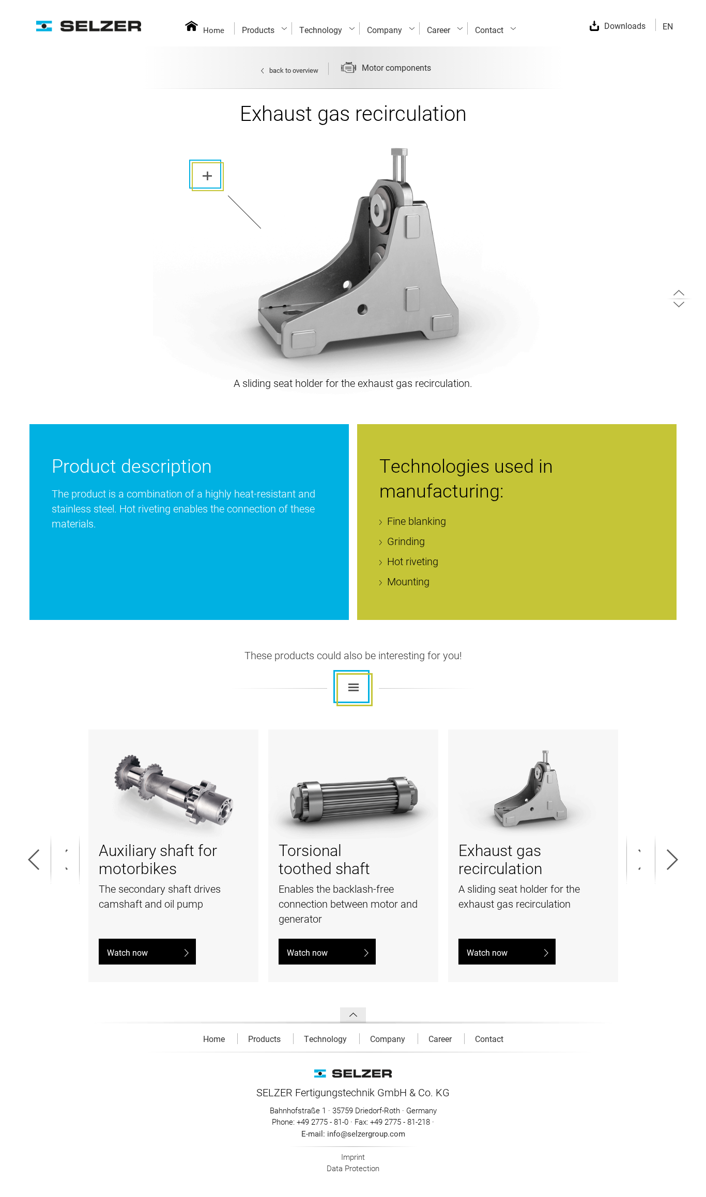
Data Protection (353, 1168)
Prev (68, 859)
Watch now (127, 952)
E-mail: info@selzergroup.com (353, 1133)
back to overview (293, 70)
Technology (326, 1038)
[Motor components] (440, 70)
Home (213, 30)
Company (388, 1038)
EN (668, 26)
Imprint (353, 1157)
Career (441, 1038)
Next (638, 859)
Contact (489, 1038)
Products (265, 1038)
